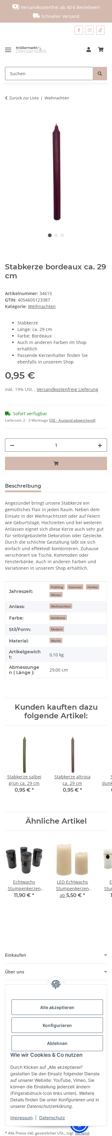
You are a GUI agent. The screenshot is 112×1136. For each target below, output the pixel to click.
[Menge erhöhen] (100, 445)
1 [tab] (50, 235)
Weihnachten (42, 306)
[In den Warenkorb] (10, 117)
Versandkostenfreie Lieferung (67, 389)
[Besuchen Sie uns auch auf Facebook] (79, 30)
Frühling (57, 587)
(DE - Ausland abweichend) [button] (72, 420)
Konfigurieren (57, 1025)
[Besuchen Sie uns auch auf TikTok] (100, 30)
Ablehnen (57, 1043)
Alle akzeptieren (57, 1007)
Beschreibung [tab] (23, 486)
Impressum (21, 1117)
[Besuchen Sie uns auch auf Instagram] (90, 30)
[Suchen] (100, 73)
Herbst (92, 587)
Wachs (56, 640)
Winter (56, 595)
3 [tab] (62, 235)
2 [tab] (56, 235)
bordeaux (58, 618)
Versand (82, 1133)
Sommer (75, 587)
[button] (88, 49)
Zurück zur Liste (24, 98)
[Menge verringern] (12, 445)
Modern (57, 629)
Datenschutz (52, 1117)
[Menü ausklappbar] (10, 49)
